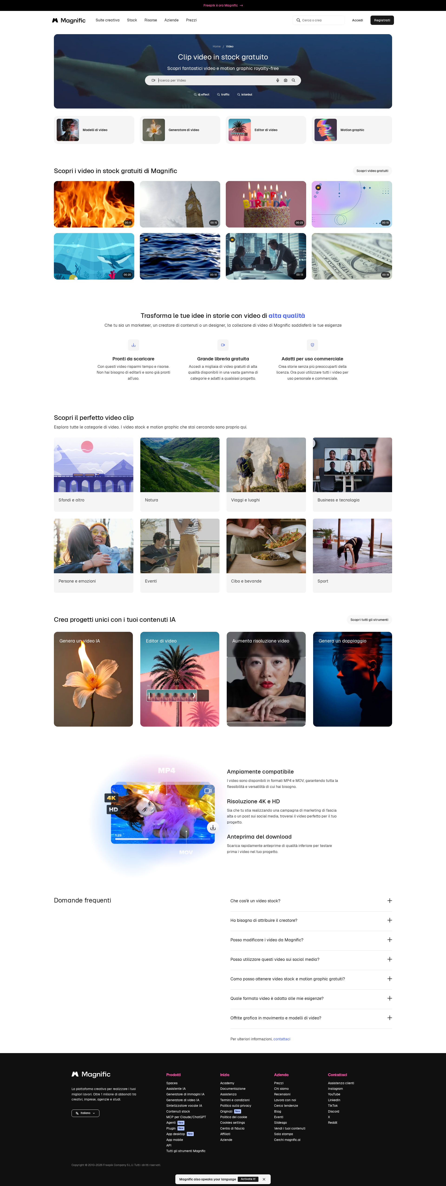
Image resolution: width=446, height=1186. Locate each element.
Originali (230, 1111)
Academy (227, 1083)
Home (217, 46)
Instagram (335, 1089)
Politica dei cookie (233, 1117)
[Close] (264, 1179)
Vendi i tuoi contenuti (289, 1128)
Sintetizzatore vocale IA (184, 1106)
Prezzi (191, 20)
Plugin (175, 1128)
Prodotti (173, 1074)
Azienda (281, 1074)
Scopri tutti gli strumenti (369, 620)
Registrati (382, 20)
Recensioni (282, 1094)
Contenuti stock (178, 1111)
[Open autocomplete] (151, 80)
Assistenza (228, 1094)
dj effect (203, 94)
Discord (333, 1111)
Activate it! (248, 1179)
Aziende (226, 1140)
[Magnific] (91, 1075)
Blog (277, 1111)
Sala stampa (283, 1134)
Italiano (85, 1113)
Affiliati (225, 1134)
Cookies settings (232, 1122)
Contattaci (337, 1074)
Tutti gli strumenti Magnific (186, 1151)
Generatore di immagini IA (185, 1094)
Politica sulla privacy (235, 1106)
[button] (85, 1113)
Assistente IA (176, 1089)
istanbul (246, 94)
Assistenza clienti (341, 1083)
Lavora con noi (285, 1100)
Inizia (224, 1074)
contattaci (281, 1039)
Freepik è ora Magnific (220, 5)
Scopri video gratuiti (372, 171)
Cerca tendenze (286, 1106)
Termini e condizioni (234, 1100)
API (168, 1145)
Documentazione (233, 1089)
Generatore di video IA (182, 1100)
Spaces (171, 1083)
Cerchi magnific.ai (287, 1140)
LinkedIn (334, 1100)
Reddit (332, 1122)
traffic (225, 94)
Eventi (278, 1117)
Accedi (357, 20)
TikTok (333, 1106)
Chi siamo (281, 1089)
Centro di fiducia (232, 1128)
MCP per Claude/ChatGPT (186, 1117)
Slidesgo (280, 1122)
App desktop (179, 1134)
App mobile (174, 1140)
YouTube (334, 1094)
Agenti (175, 1122)
